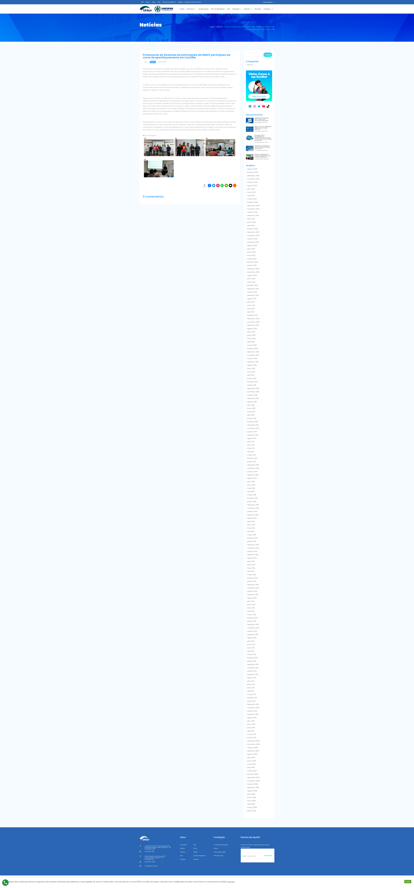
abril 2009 (251, 767)
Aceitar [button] (408, 881)
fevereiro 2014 (252, 578)
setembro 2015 (253, 515)
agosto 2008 (252, 791)
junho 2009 (251, 761)
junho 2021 (251, 305)
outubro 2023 (252, 239)
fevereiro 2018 (252, 422)
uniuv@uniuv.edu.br (151, 866)
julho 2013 (250, 601)
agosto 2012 (251, 638)
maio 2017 (251, 448)
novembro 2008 (253, 781)
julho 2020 (251, 332)
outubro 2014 (252, 551)
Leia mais (230, 882)
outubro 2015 (252, 511)
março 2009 (252, 771)
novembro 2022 (253, 272)
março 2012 (251, 654)
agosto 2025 (252, 186)
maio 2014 (251, 568)
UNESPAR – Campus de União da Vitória (189, 2)
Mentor (148, 2)
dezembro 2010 (253, 704)
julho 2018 (251, 405)
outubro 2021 (252, 292)
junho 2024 (251, 222)
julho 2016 (251, 481)
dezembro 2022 (253, 269)
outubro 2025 (252, 182)
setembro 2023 (253, 242)
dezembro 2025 (253, 176)
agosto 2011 (251, 678)
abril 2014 (250, 571)
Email (153, 2)
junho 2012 (251, 644)
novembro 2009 (253, 744)
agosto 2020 (252, 328)
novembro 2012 (253, 628)
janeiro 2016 (251, 501)
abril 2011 (250, 691)
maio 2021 (251, 309)
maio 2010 (251, 728)
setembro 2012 (252, 634)
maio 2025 (251, 192)
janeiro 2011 (251, 701)
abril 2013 (250, 611)
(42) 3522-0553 (150, 862)
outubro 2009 (252, 748)
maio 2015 (251, 528)
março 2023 (251, 259)
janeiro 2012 (251, 661)
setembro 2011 (252, 674)
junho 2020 (251, 335)
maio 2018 (251, 412)
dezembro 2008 (253, 777)
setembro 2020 (253, 325)
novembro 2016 (253, 468)
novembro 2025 (253, 179)
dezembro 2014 (253, 545)
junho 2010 (251, 724)
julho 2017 (250, 442)
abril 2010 (250, 731)
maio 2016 (251, 488)
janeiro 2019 (251, 385)
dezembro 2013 (253, 585)
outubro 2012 (252, 631)
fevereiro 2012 (252, 658)
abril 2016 (250, 491)
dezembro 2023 (253, 232)
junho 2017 (251, 445)
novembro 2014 (253, 548)
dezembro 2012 (253, 624)
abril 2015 (250, 531)
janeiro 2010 (251, 738)
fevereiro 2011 (252, 698)
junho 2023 (251, 252)
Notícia (250, 65)
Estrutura (190, 9)
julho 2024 (251, 219)
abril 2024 (251, 225)
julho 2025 (251, 189)
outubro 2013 (252, 591)
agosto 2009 (252, 754)
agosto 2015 (252, 518)
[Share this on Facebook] (209, 185)
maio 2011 (250, 688)
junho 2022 (251, 279)
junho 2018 (251, 408)
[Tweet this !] (213, 185)
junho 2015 (251, 525)
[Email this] (230, 185)
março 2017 (251, 455)
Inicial (182, 9)
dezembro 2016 (253, 465)
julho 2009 (251, 757)
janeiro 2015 (251, 541)
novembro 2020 (253, 322)
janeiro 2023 (251, 265)
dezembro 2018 (253, 388)
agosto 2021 (251, 299)
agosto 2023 (252, 245)
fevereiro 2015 (252, 538)
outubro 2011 (252, 671)
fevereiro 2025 (252, 202)
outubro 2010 (252, 711)
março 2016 (251, 495)
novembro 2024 (253, 209)
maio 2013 (251, 608)
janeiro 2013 (251, 621)
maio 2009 (251, 764)
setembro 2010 (253, 714)
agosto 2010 (252, 718)
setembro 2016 (253, 475)
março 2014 (251, 575)
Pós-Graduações (218, 9)
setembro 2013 (252, 595)
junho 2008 (251, 797)
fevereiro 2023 (252, 262)
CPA (228, 9)
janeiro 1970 (251, 811)
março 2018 (251, 418)
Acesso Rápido (267, 2)
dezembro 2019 (253, 352)
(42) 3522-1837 (149, 851)
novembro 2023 (253, 235)
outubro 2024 (252, 212)
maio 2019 (251, 372)
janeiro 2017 (251, 462)
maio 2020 (251, 339)
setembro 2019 (253, 362)
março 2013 (251, 615)
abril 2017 (250, 452)
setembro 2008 (253, 787)
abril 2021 (250, 312)
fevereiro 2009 (252, 774)
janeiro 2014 (251, 581)
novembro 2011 (253, 668)
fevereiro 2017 (252, 458)
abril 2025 (251, 195)
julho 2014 (251, 561)
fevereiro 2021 (252, 315)
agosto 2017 (251, 438)
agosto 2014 (252, 558)
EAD (142, 2)
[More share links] (234, 185)
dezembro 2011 (252, 664)
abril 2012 (250, 651)
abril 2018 (250, 415)
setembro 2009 (253, 751)
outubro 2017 (252, 432)
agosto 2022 (252, 275)
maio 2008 (251, 801)
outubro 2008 (252, 784)
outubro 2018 (252, 395)
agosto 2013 (251, 598)
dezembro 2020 (253, 319)
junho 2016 (251, 485)
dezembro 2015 (253, 505)
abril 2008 (251, 804)
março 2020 (252, 345)
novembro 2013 (253, 588)
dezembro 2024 (253, 206)
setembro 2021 (252, 295)
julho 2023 (251, 249)
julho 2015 (251, 521)
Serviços (258, 9)
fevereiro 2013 (252, 618)
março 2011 (251, 694)
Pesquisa (235, 9)
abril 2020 (251, 342)
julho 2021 (250, 302)
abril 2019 (250, 375)
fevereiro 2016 (252, 498)
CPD (159, 2)
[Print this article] (226, 185)
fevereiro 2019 (252, 382)
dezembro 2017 (253, 425)
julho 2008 (251, 794)
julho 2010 (251, 721)
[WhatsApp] (222, 185)
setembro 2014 (253, 555)
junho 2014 (251, 565)
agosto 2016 (252, 478)
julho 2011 (250, 681)
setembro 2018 (253, 398)
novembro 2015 (253, 508)
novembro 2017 (253, 428)
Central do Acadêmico (169, 2)
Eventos (247, 9)
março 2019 (251, 378)
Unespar (267, 9)
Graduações (203, 9)
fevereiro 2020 (252, 348)
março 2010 (251, 734)
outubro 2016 (252, 472)
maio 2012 (251, 648)
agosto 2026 (252, 169)
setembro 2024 (253, 215)
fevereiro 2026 (252, 172)
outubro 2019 (252, 358)
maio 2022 (251, 282)
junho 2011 (251, 684)
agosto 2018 (252, 402)
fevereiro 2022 (252, 285)
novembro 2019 (253, 355)
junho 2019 (251, 368)
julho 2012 (250, 641)
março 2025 (252, 199)
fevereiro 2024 (252, 229)
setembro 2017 (252, 435)
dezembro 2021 (253, 289)
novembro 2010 (253, 708)
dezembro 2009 (253, 741)
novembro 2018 (253, 392)
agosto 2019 (252, 365)
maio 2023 (251, 255)
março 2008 (252, 807)
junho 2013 (251, 604)
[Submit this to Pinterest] (218, 185)
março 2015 (251, 535)
